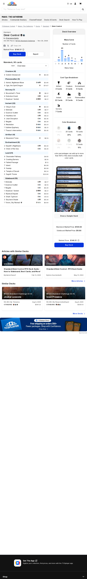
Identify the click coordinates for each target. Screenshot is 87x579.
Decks (38, 26)
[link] (12, 4)
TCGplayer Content (8, 26)
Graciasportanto (12, 38)
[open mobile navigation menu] (4, 4)
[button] (83, 9)
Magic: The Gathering (12, 17)
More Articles (77, 281)
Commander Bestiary (18, 20)
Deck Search (64, 20)
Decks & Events (50, 20)
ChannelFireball (35, 20)
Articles (5, 20)
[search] (41, 9)
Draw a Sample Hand (69, 216)
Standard (46, 26)
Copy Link (17, 46)
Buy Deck (17, 54)
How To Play (77, 20)
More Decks (78, 314)
